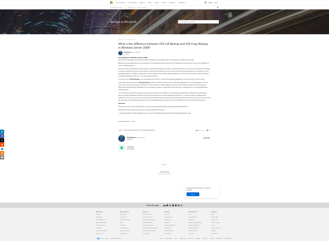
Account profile (123, 214)
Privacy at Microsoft (215, 222)
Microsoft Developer (192, 217)
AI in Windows (99, 228)
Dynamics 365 (167, 219)
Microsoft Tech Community (193, 225)
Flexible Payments (123, 233)
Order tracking (123, 225)
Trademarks (197, 238)
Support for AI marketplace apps (195, 222)
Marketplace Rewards (192, 230)
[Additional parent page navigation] (125, 7)
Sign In (216, 2)
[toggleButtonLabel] (218, 7)
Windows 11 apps (99, 233)
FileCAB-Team (127, 52)
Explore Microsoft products (101, 230)
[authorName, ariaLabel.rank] (120, 53)
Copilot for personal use (101, 225)
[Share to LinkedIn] (164, 205)
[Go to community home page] (111, 2)
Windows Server (131, 7)
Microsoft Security (168, 217)
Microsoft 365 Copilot (168, 230)
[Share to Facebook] (167, 205)
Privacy (175, 238)
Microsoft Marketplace (193, 228)
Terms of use (190, 238)
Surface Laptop (99, 217)
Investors (213, 225)
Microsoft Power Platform (169, 225)
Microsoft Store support (125, 219)
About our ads (219, 238)
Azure (189, 214)
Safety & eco (205, 238)
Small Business (167, 233)
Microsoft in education (147, 214)
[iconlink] (121, 147)
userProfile (206, 138)
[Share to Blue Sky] (176, 205)
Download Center (123, 217)
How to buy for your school (148, 225)
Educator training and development (150, 228)
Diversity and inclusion (216, 228)
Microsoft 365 (167, 222)
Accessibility (213, 230)
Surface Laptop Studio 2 (101, 219)
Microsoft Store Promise (125, 230)
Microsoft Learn (191, 219)
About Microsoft (214, 217)
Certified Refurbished (124, 228)
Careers (212, 214)
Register (210, 2)
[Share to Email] (181, 205)
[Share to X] (170, 205)
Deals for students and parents (149, 230)
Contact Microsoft (168, 238)
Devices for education (147, 217)
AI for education (146, 233)
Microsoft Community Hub (116, 7)
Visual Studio (191, 233)
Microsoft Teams (167, 228)
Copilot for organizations (101, 222)
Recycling (212, 238)
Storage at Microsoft (141, 7)
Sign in (193, 194)
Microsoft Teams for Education (149, 219)
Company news (214, 219)
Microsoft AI (167, 214)
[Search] (206, 3)
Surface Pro (98, 214)
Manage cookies (182, 238)
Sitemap (161, 238)
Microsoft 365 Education (148, 222)
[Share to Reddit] (173, 205)
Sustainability (214, 233)
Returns (121, 222)
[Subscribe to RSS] (178, 205)
